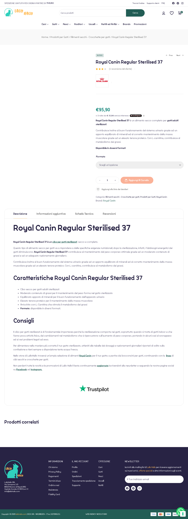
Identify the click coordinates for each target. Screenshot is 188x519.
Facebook (21, 369)
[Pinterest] (178, 3)
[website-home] (23, 13)
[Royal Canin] (102, 89)
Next (178, 55)
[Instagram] (182, 3)
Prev (169, 55)
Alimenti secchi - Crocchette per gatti (90, 37)
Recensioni (109, 214)
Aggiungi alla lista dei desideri (115, 189)
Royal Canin (161, 197)
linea (168, 355)
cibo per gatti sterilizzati (64, 242)
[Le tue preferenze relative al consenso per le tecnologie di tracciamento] (183, 514)
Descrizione (20, 214)
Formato (100, 156)
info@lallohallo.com (12, 491)
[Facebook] (173, 3)
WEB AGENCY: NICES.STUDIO (96, 514)
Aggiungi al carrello (139, 180)
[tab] (20, 213)
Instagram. (36, 369)
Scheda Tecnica (84, 214)
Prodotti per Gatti (59, 37)
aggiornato (102, 365)
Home (45, 37)
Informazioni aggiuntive (51, 214)
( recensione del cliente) (120, 69)
